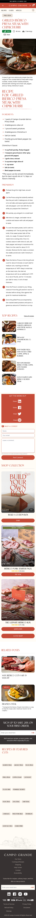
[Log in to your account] (30, 5)
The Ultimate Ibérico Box (18, 622)
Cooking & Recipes (18, 862)
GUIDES (11, 10)
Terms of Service (8, 904)
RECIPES (4, 10)
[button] (2, 5)
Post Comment (18, 457)
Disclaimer (26, 908)
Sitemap (9, 911)
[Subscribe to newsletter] (32, 733)
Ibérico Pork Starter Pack (18, 568)
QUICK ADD (18, 629)
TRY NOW (18, 574)
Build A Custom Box (18, 514)
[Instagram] (21, 894)
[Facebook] (15, 894)
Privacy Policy (26, 904)
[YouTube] (26, 894)
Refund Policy (8, 908)
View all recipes (29, 316)
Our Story (18, 859)
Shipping (18, 865)
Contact (18, 870)
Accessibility (18, 873)
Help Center (18, 867)
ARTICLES (19, 10)
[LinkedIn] (9, 894)
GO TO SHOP (18, 636)
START (18, 520)
